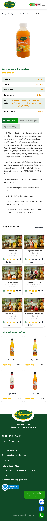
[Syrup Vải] (12, 381)
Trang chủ (5, 14)
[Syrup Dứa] (35, 347)
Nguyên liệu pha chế (18, 14)
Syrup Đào (35, 394)
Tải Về (40, 111)
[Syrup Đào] (35, 381)
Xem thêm (39, 228)
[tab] (10, 120)
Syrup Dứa (35, 360)
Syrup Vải (12, 394)
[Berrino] (12, 4)
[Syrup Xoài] (12, 347)
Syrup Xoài (12, 360)
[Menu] (43, 4)
